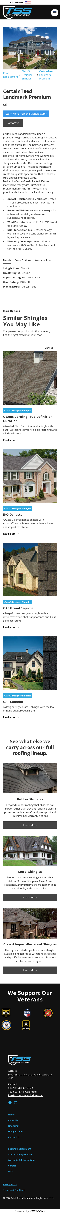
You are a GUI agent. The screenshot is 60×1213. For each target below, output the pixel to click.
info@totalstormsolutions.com (25, 1095)
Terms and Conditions (14, 1190)
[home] (22, 12)
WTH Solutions (37, 1211)
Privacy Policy (10, 1184)
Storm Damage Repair (20, 1154)
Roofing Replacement (19, 1148)
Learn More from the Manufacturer (26, 113)
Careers (12, 1165)
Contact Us (13, 123)
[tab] (7, 260)
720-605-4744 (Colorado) (22, 1091)
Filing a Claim (15, 1131)
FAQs (10, 1171)
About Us (13, 1120)
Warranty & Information (21, 1160)
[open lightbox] (30, 48)
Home (11, 1114)
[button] (54, 12)
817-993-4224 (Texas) (20, 1088)
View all (49, 347)
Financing (13, 1125)
